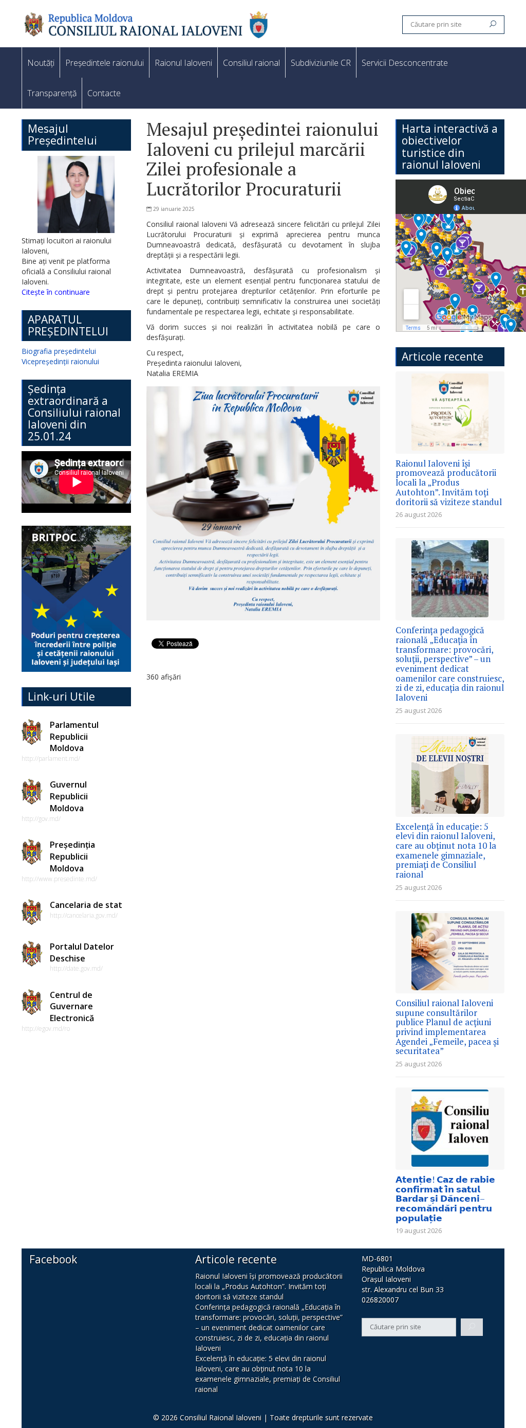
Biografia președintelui (59, 351)
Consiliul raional (251, 62)
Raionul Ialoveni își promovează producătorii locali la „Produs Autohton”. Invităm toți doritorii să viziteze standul (449, 482)
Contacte (104, 93)
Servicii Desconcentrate (405, 62)
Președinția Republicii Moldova (72, 856)
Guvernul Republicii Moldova (69, 796)
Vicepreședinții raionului (60, 361)
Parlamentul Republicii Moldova (74, 736)
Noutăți (40, 62)
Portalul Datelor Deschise (82, 952)
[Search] (493, 24)
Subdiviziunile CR (321, 62)
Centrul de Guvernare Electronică (72, 1006)
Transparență (52, 93)
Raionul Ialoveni (183, 62)
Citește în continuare (56, 292)
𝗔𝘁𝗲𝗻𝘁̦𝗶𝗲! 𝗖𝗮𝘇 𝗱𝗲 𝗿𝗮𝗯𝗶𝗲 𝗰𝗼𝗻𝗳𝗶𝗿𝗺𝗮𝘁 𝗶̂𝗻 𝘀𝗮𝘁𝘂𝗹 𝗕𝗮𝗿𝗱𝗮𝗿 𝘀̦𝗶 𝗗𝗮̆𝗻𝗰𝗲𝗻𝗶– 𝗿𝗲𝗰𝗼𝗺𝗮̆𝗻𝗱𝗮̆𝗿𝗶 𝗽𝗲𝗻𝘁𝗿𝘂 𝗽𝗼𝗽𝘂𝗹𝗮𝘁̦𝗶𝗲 (445, 1198)
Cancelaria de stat (86, 905)
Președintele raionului (104, 62)
